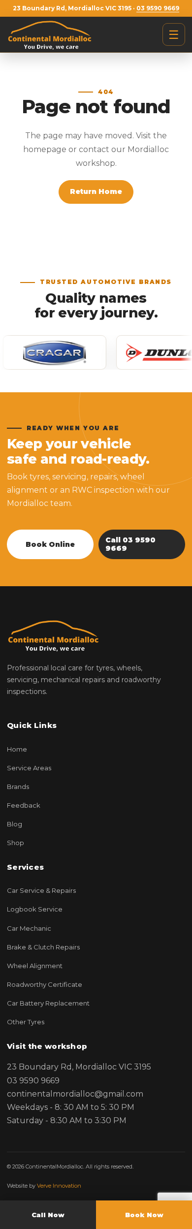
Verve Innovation (59, 1185)
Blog (14, 824)
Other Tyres (25, 1022)
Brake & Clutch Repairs (43, 947)
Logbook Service (35, 909)
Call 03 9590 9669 (130, 544)
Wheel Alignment (35, 966)
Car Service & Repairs (41, 890)
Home (17, 749)
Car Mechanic (29, 928)
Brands (18, 786)
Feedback (23, 805)
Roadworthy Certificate (44, 984)
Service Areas (29, 768)
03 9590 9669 (157, 8)
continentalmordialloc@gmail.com (75, 1094)
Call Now (48, 1215)
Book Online (50, 544)
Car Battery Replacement (48, 1003)
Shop (15, 843)
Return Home (96, 191)
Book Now (144, 1215)
